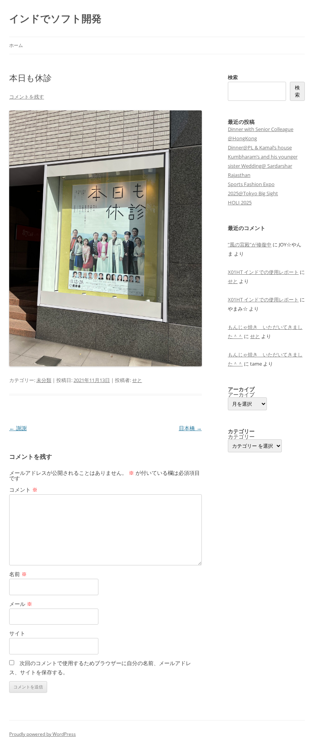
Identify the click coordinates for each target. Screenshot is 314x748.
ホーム (16, 45)
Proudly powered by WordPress (42, 734)
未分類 (43, 380)
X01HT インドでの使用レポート (263, 272)
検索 (233, 77)
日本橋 (190, 428)
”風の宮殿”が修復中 (249, 244)
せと (137, 380)
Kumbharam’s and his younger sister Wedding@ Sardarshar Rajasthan (263, 165)
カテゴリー (241, 436)
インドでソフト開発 (55, 18)
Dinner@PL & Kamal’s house (260, 147)
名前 (18, 574)
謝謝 (18, 428)
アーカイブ (241, 394)
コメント (23, 489)
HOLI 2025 (240, 202)
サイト (17, 633)
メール (20, 603)
